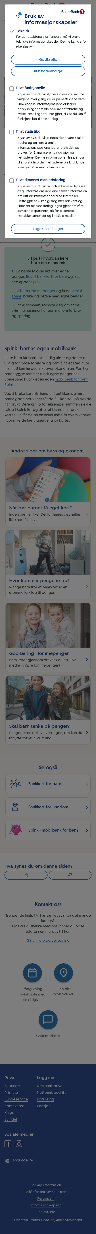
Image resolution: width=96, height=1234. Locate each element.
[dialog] (48, 121)
